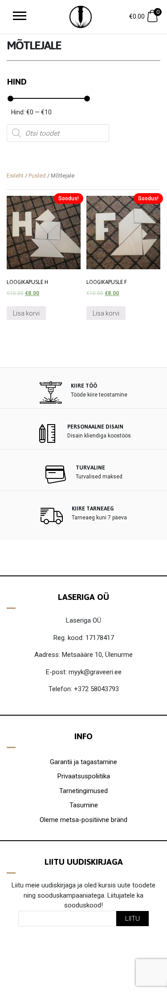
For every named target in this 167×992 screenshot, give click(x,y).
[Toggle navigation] (19, 16)
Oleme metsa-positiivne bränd (83, 820)
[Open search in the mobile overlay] (58, 133)
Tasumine (83, 805)
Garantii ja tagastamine (83, 762)
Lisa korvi (26, 313)
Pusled (37, 175)
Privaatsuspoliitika (83, 776)
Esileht (15, 175)
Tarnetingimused (83, 791)
